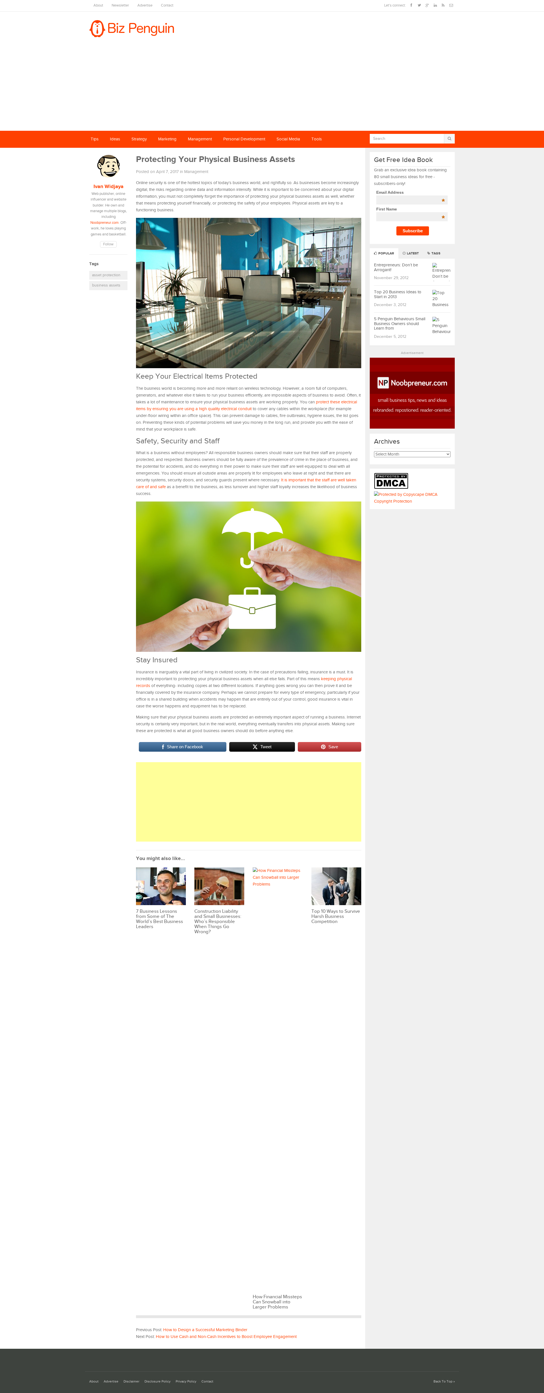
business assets (106, 285)
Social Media (288, 139)
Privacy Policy (186, 1381)
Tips (95, 139)
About (98, 5)
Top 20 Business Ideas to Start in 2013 (397, 294)
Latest (412, 253)
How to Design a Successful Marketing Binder (205, 1329)
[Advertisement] (272, 88)
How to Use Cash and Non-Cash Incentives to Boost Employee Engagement (226, 1336)
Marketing (167, 139)
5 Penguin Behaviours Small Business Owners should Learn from (399, 324)
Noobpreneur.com (104, 223)
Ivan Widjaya (109, 187)
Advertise (144, 5)
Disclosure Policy (157, 1381)
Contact (167, 5)
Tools (316, 139)
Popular (385, 253)
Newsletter (120, 5)
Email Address (410, 192)
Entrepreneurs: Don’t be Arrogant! (396, 267)
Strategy (139, 139)
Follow (108, 244)
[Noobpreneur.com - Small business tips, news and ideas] (412, 427)
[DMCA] (392, 487)
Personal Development (244, 139)
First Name (410, 209)
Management (200, 139)
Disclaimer (131, 1381)
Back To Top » (444, 1381)
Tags (435, 253)
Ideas (115, 139)
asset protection (106, 275)
